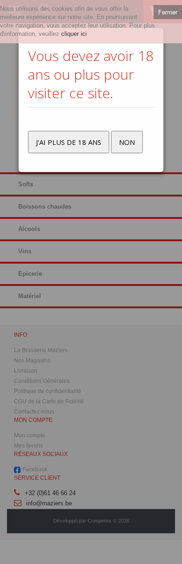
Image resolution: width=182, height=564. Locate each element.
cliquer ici (74, 33)
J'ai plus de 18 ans (68, 142)
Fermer (167, 11)
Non (127, 142)
